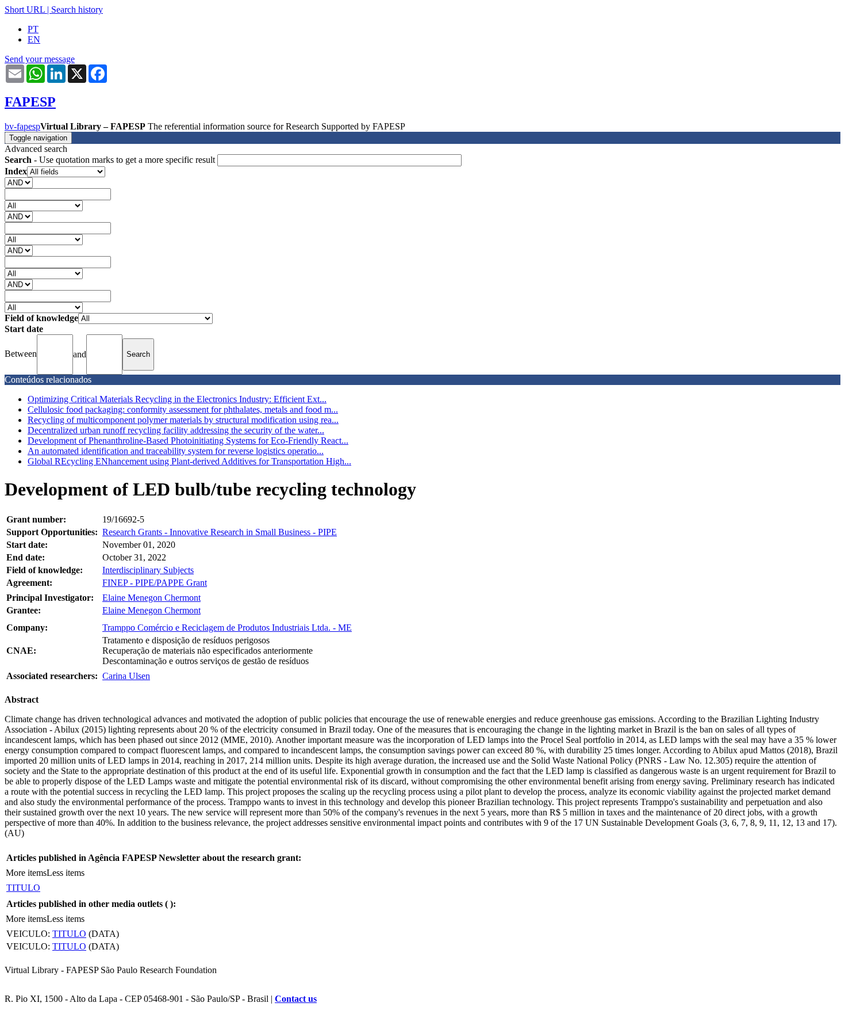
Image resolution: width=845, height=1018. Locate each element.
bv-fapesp (22, 126)
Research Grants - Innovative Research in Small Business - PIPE (219, 532)
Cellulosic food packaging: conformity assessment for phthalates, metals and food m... (183, 409)
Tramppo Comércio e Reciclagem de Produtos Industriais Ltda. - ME (227, 627)
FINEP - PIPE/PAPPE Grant (154, 583)
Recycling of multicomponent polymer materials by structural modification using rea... (183, 420)
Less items (65, 873)
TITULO (23, 888)
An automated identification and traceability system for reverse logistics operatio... (176, 451)
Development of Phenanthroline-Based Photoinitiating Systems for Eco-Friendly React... (188, 440)
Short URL (25, 9)
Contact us (296, 999)
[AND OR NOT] (19, 182)
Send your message (40, 59)
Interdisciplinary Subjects (148, 570)
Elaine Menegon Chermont (151, 598)
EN (34, 39)
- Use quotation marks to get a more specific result (111, 160)
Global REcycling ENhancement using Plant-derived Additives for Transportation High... (189, 461)
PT (33, 29)
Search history (77, 9)
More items (26, 873)
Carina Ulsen (126, 676)
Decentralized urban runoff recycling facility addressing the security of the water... (176, 430)
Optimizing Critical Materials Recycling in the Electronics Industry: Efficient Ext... (177, 399)
